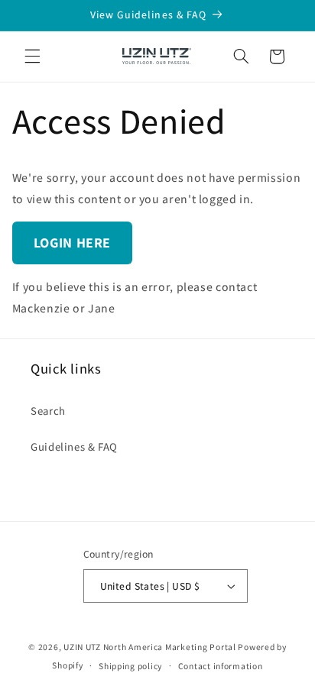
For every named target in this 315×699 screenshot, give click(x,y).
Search (48, 410)
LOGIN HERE (72, 242)
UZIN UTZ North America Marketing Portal (149, 646)
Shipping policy (130, 665)
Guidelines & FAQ (74, 446)
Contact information (220, 665)
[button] (32, 56)
